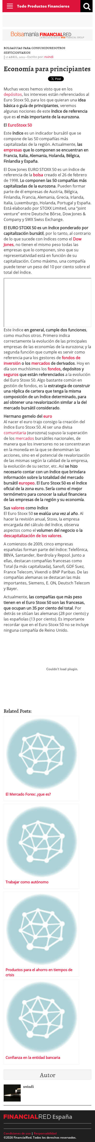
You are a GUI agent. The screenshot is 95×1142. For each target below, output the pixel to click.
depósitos (13, 94)
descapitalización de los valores (32, 535)
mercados (41, 363)
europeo (27, 483)
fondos (54, 369)
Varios (24, 52)
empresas (13, 150)
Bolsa (8, 47)
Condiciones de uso (17, 1133)
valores (18, 508)
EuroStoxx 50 (20, 125)
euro (47, 416)
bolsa (37, 174)
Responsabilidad (45, 1133)
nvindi (48, 57)
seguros (11, 374)
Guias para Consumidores (34, 47)
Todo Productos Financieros (43, 6)
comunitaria (15, 432)
